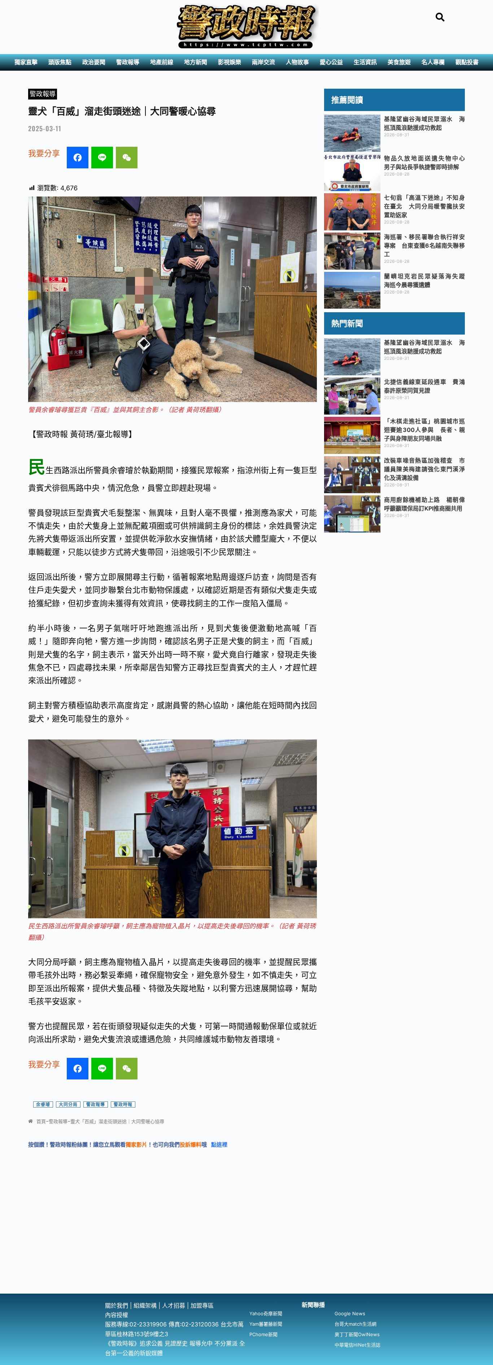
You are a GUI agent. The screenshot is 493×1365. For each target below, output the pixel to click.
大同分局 (68, 1104)
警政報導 (127, 62)
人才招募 (174, 1305)
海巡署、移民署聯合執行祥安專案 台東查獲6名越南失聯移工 (424, 245)
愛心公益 (331, 62)
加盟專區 (202, 1305)
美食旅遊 (399, 62)
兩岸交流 (263, 62)
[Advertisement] (246, 1239)
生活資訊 (365, 62)
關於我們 (117, 1305)
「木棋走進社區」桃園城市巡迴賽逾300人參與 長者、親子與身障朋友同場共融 (424, 430)
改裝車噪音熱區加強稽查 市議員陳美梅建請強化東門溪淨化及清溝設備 (424, 469)
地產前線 (161, 62)
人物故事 (297, 62)
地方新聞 (195, 62)
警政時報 (123, 1104)
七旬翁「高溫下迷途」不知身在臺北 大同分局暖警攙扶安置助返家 (424, 206)
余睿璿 (43, 1104)
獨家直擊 (26, 62)
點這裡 (219, 1144)
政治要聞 (93, 62)
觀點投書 (467, 62)
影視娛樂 (229, 62)
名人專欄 (433, 62)
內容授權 (116, 1314)
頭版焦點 (59, 62)
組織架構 (145, 1305)
